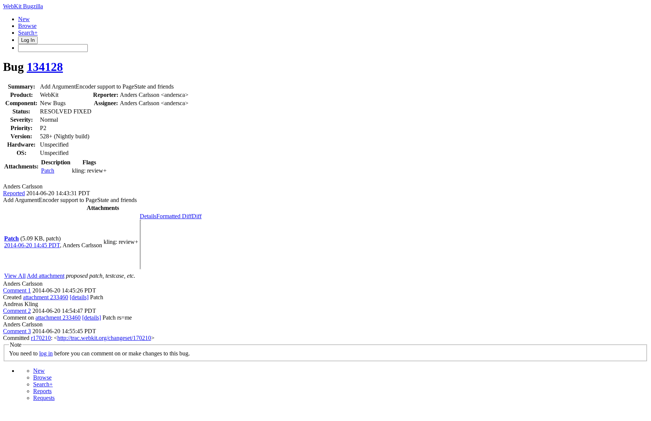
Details (148, 216)
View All (15, 276)
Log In (28, 40)
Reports (42, 391)
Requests (44, 398)
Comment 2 (17, 311)
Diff (197, 216)
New (24, 19)
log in (46, 353)
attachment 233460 (45, 297)
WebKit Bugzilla (23, 6)
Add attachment (45, 276)
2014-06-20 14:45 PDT (32, 245)
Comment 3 (17, 331)
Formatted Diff (174, 216)
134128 (45, 66)
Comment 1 (17, 290)
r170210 (41, 338)
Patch (47, 170)
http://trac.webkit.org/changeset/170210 (104, 338)
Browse (27, 26)
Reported (14, 193)
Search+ (28, 32)
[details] (79, 297)
